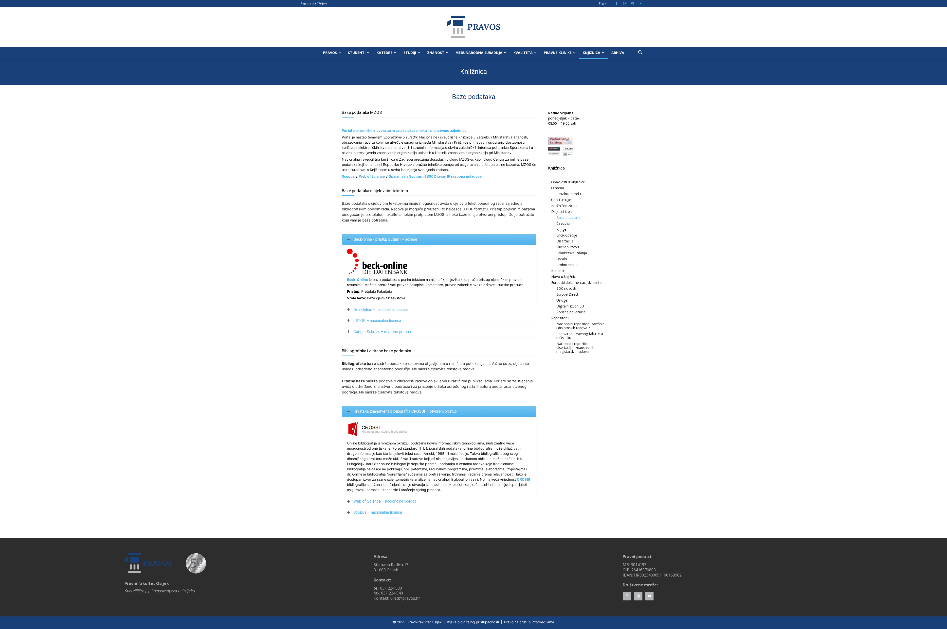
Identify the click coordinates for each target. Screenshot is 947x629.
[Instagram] (624, 3)
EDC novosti (566, 288)
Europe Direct (567, 294)
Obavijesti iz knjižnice (568, 182)
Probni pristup (567, 264)
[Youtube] (633, 3)
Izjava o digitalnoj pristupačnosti (473, 622)
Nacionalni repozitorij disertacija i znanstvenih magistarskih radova (575, 347)
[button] (640, 53)
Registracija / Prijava (314, 3)
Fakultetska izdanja (571, 253)
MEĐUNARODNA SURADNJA (478, 52)
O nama (557, 188)
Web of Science (372, 176)
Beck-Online (357, 279)
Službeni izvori (567, 247)
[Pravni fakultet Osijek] (473, 27)
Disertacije (564, 241)
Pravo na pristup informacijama (529, 622)
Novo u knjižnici (563, 276)
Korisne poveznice (570, 312)
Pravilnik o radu (568, 193)
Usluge (561, 300)
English (603, 3)
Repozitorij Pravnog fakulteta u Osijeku (579, 335)
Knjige (561, 229)
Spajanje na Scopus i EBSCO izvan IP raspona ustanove (435, 176)
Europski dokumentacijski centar (577, 282)
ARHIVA (617, 52)
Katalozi (557, 270)
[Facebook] (616, 3)
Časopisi (563, 223)
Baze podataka (568, 217)
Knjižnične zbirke (564, 205)
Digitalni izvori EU (570, 306)
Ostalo (561, 258)
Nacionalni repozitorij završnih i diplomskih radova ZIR (580, 326)
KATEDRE (384, 52)
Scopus (348, 176)
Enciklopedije (566, 235)
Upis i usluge (561, 199)
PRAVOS (330, 52)
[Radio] (641, 3)
